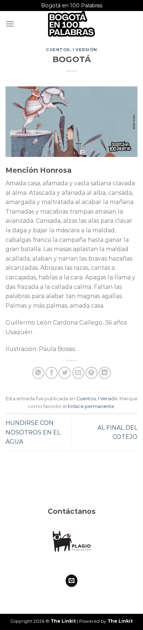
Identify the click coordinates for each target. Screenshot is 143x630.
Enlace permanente (91, 406)
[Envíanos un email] (72, 580)
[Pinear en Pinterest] (91, 373)
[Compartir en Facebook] (51, 373)
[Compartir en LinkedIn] (105, 373)
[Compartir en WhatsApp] (38, 373)
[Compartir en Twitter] (65, 373)
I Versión (85, 49)
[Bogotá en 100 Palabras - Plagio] (71, 24)
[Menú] (10, 24)
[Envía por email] (78, 373)
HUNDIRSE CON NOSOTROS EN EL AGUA (33, 432)
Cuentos (58, 49)
